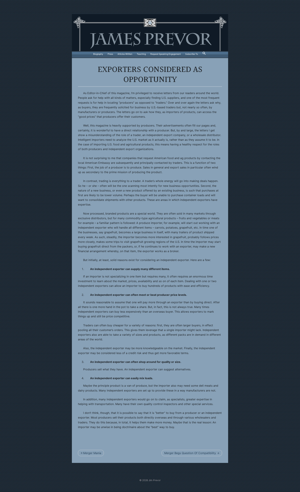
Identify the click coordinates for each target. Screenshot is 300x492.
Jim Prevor (155, 480)
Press (110, 54)
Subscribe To (191, 54)
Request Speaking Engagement (165, 54)
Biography (98, 54)
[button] (204, 54)
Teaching (141, 54)
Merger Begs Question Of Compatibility (190, 453)
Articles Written (125, 54)
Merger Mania (92, 453)
